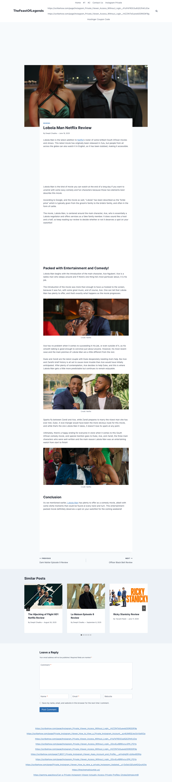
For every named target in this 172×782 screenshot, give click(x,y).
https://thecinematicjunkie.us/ (86, 770)
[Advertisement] (86, 47)
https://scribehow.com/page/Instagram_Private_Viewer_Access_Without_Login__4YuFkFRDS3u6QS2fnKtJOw (98, 8)
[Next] (144, 608)
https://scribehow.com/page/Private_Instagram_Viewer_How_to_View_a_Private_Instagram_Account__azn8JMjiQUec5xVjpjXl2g (86, 733)
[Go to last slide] (28, 608)
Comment (46, 665)
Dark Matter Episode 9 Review (54, 560)
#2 (89, 3)
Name (44, 696)
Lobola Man (72, 503)
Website (108, 696)
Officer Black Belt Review (120, 560)
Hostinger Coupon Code (98, 19)
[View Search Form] (156, 11)
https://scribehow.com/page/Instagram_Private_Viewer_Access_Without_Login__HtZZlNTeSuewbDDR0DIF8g (98, 14)
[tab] (81, 635)
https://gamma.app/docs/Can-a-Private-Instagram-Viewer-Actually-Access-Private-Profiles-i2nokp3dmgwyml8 (86, 775)
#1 (84, 3)
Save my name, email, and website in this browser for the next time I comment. (75, 703)
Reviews (46, 123)
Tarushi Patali (121, 619)
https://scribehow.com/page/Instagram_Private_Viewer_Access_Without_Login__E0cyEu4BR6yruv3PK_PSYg (86, 744)
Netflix (80, 140)
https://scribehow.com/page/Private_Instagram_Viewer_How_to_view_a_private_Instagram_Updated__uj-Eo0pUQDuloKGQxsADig (86, 764)
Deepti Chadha (51, 133)
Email (76, 696)
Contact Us (98, 3)
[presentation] (43, 596)
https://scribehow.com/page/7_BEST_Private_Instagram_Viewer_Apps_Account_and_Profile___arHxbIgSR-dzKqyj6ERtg (86, 754)
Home (78, 3)
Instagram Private (113, 3)
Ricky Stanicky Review (126, 614)
